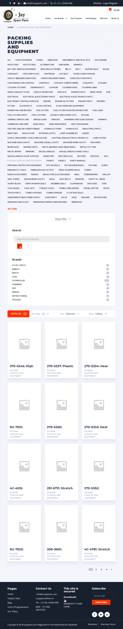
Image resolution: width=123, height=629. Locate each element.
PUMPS (87, 170)
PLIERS (105, 165)
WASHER (85, 197)
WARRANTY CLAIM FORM (73, 605)
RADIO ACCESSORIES (17, 174)
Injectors (13, 133)
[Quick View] (35, 327)
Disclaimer (92, 624)
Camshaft (13, 73)
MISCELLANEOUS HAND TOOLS (74, 151)
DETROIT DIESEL (60, 296)
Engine (47, 101)
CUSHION (53, 87)
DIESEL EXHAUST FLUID (18, 92)
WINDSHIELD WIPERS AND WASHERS (50, 202)
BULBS (106, 69)
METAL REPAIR (14, 151)
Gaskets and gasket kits (63, 115)
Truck (106, 188)
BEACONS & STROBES (51, 69)
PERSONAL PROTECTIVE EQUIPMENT (25, 165)
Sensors (79, 179)
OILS (106, 156)
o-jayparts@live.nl (45, 598)
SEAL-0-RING (14, 179)
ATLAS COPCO (60, 265)
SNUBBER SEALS (58, 183)
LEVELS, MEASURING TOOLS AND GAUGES (27, 137)
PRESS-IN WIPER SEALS (69, 170)
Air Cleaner (101, 60)
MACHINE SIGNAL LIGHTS (46, 142)
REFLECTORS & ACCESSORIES (56, 174)
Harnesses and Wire (18, 124)
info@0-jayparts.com (46, 594)
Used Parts (51, 197)
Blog (10, 602)
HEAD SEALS (39, 124)
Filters (11, 105)
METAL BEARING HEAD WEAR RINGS (59, 147)
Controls (44, 82)
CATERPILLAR (60, 280)
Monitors (48, 156)
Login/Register (110, 3)
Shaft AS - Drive (96, 179)
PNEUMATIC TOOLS (17, 170)
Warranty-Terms (108, 624)
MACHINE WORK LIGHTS (74, 142)
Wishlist (97, 3)
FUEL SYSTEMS (39, 115)
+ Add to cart (30, 370)
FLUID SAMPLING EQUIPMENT (70, 105)
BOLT (78, 69)
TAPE (104, 183)
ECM (108, 92)
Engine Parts (85, 101)
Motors (81, 156)
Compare (35, 332)
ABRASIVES (53, 60)
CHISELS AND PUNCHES (84, 73)
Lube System (99, 137)
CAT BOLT (64, 73)
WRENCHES (77, 202)
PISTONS (92, 165)
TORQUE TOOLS (46, 188)
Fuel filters (42, 110)
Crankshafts (37, 87)
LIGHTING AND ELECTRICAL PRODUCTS (70, 137)
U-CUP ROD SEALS (74, 192)
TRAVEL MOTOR (90, 188)
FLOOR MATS (26, 105)
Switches (92, 183)
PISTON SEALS (53, 165)
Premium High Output (42, 170)
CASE (60, 276)
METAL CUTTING (88, 147)
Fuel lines (98, 110)
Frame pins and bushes (20, 110)
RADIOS (34, 174)
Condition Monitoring (53, 78)
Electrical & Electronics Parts (76, 96)
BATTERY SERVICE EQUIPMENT (22, 69)
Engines (101, 101)
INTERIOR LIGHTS (47, 133)
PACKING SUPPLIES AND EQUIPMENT (25, 160)
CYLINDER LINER (89, 87)
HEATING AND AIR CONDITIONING (24, 128)
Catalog (16, 313)
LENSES (85, 133)
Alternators (47, 64)
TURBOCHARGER (54, 192)
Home (10, 27)
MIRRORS (30, 151)
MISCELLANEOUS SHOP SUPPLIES (23, 156)
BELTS (68, 69)
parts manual (78, 160)
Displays (62, 92)
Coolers (102, 82)
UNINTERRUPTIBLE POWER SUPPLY (24, 197)
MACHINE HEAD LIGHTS (19, 142)
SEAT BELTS (65, 179)
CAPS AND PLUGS (31, 73)
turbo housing (33, 192)
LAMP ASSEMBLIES (69, 133)
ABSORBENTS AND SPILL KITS (76, 60)
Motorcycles (65, 156)
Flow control (44, 105)
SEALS (52, 179)
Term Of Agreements (18, 607)
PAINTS (50, 160)
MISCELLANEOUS (47, 151)
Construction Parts (81, 78)
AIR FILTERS (13, 64)
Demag (60, 292)
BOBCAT (60, 269)
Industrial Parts (91, 128)
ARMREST (78, 64)
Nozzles (94, 156)
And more (64, 64)
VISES (74, 197)
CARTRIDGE (49, 73)
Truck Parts (14, 192)
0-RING (39, 60)
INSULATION (28, 133)
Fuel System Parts (17, 115)
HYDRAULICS (72, 128)
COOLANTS (88, 82)
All (9, 60)
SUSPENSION (76, 183)
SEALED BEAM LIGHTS (34, 179)
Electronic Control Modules (23, 101)
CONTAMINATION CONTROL (21, 82)
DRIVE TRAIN (96, 92)
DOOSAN (60, 299)
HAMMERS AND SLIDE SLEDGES (78, 119)
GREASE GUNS (40, 119)
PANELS (62, 160)
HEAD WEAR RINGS (58, 124)
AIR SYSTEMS (29, 64)
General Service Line (18, 119)
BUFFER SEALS (92, 69)
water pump (100, 197)
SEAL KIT (106, 174)
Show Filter (61, 218)
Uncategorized (23, 60)
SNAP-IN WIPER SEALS (35, 183)
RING (76, 174)
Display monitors (43, 92)
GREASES (55, 119)
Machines (95, 142)
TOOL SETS (29, 188)
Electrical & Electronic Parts (39, 96)
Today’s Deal (14, 598)
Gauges (85, 115)
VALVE (64, 197)
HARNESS (102, 119)
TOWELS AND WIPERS (69, 188)
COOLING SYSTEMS (17, 87)
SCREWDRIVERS (91, 174)
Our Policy (13, 611)
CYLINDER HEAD (69, 87)
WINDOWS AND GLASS (18, 202)
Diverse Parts (78, 92)
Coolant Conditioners (66, 82)
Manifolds (13, 147)
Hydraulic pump (52, 128)
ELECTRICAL (13, 96)
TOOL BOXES (14, 188)
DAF (60, 288)
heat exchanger (79, 124)
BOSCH (60, 272)
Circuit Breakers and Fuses (22, 78)
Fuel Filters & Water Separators (70, 110)
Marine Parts (30, 147)
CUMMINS (60, 284)
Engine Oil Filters (64, 101)
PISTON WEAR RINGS (74, 165)
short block (14, 183)
